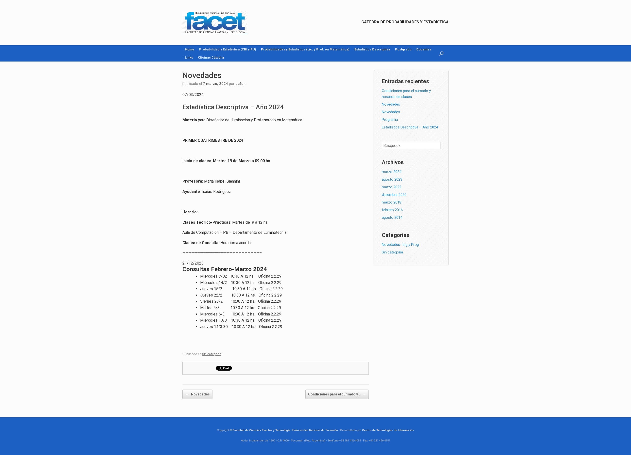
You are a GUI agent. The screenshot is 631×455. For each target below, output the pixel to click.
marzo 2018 (391, 202)
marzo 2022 (391, 187)
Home (189, 49)
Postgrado (403, 49)
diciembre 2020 (394, 194)
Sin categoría (211, 354)
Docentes (423, 49)
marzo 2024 (391, 172)
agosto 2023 (392, 179)
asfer (240, 83)
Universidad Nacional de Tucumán (315, 430)
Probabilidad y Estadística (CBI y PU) (227, 49)
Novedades (197, 394)
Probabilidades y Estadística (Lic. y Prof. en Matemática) (305, 49)
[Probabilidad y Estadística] (214, 22)
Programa (390, 119)
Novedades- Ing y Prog (400, 244)
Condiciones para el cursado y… (337, 394)
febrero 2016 (392, 210)
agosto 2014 (392, 217)
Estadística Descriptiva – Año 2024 (410, 127)
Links (189, 57)
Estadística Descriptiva (372, 49)
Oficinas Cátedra (211, 57)
